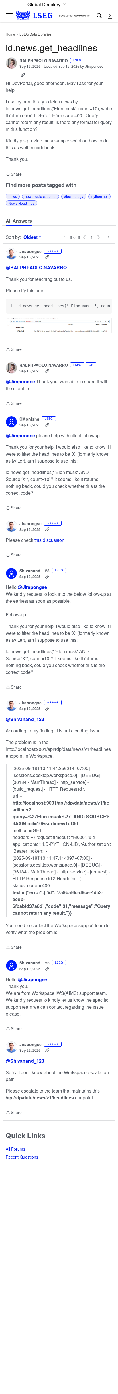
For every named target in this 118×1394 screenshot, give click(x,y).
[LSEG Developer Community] (53, 16)
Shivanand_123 (34, 570)
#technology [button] (73, 196)
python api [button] (99, 196)
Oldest (31, 237)
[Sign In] (110, 15)
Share (14, 174)
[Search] (99, 15)
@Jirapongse (20, 381)
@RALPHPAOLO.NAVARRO (36, 267)
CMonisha (29, 419)
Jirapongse (94, 66)
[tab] (18, 221)
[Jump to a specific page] (107, 237)
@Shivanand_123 (25, 719)
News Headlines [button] (21, 203)
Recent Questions (22, 1157)
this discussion (49, 540)
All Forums (15, 1149)
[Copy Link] (22, 75)
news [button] (13, 196)
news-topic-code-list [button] (40, 196)
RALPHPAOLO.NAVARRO (43, 60)
